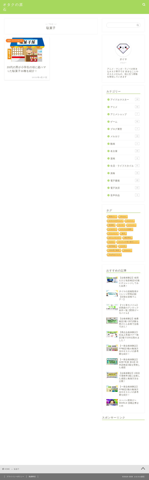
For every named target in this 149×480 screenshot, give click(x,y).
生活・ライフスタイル (124, 166)
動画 (124, 144)
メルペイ (130, 221)
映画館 (111, 225)
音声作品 (124, 195)
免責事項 (32, 476)
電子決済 (124, 188)
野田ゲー (112, 216)
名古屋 (124, 151)
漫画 (124, 158)
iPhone (123, 216)
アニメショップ (124, 114)
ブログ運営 (124, 129)
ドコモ (122, 246)
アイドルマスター (124, 99)
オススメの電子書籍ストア (128, 242)
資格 (124, 173)
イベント (131, 225)
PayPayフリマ (114, 254)
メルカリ (124, 136)
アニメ (124, 107)
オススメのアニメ (115, 221)
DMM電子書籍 (114, 250)
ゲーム (124, 121)
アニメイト (113, 233)
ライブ (121, 225)
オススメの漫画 (126, 229)
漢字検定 (112, 246)
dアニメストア (114, 237)
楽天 (123, 233)
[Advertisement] (123, 440)
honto (111, 242)
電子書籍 (124, 180)
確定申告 (128, 237)
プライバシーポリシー (15, 476)
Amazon (127, 250)
